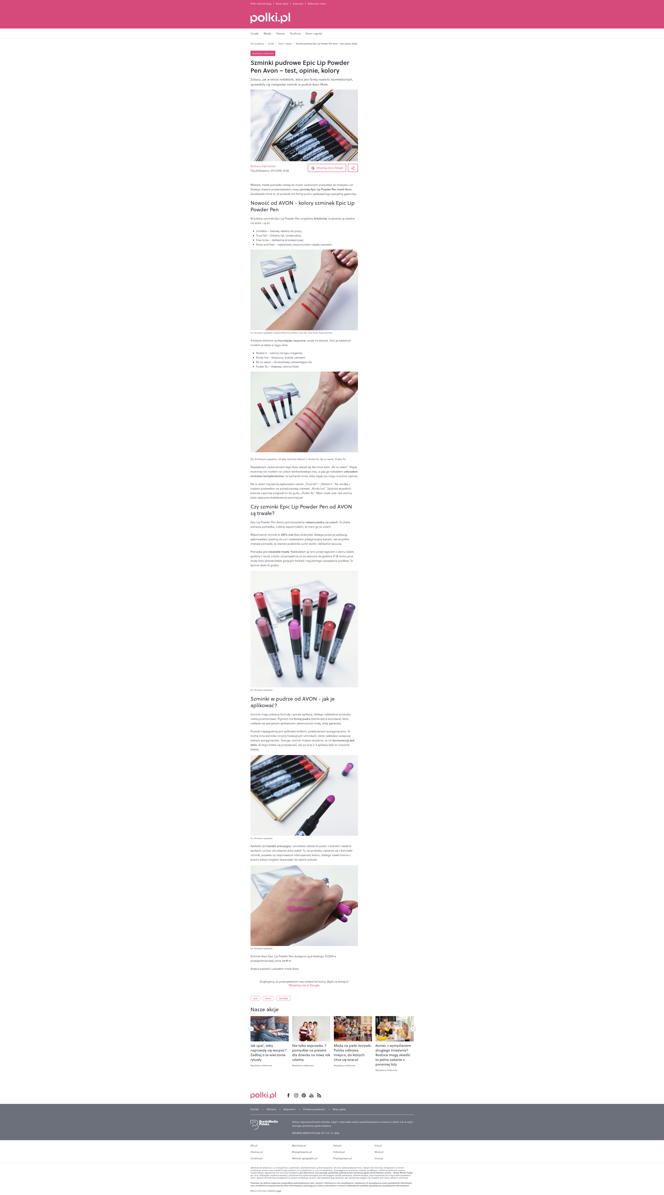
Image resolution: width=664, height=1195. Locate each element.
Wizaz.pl (379, 1152)
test (255, 998)
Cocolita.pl (256, 1158)
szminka (283, 998)
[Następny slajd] (412, 1028)
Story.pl (379, 1158)
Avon (268, 998)
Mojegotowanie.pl (302, 1152)
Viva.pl (378, 1145)
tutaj (279, 1191)
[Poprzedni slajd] (251, 1028)
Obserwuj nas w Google (329, 168)
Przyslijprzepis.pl (342, 1158)
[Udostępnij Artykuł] (353, 168)
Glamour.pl (256, 1152)
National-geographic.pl (305, 1158)
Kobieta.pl (339, 1152)
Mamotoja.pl (299, 1145)
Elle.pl (254, 1145)
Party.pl (337, 1145)
